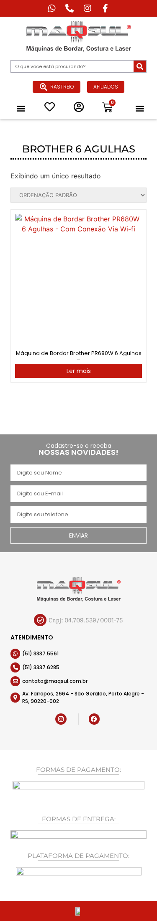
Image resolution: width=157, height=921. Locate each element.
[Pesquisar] (140, 66)
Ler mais (79, 371)
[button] (21, 108)
